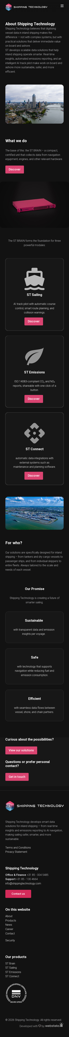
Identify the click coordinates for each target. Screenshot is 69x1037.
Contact (10, 933)
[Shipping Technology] (26, 5)
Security (10, 940)
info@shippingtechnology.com (23, 883)
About (8, 916)
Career (9, 929)
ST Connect (12, 976)
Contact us (18, 893)
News (8, 924)
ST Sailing (11, 967)
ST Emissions (13, 972)
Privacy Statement (16, 851)
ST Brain (10, 963)
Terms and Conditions (18, 847)
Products (10, 920)
